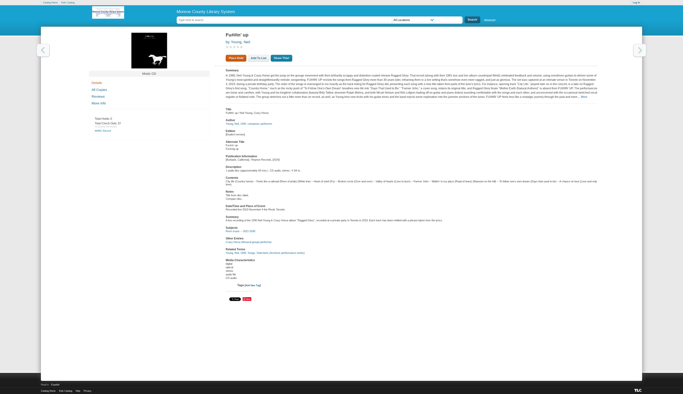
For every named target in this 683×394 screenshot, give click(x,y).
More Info (99, 103)
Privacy (87, 391)
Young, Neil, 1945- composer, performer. (249, 123)
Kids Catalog (68, 2)
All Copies (99, 90)
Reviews (98, 96)
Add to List (258, 58)
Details (97, 83)
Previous (43, 50)
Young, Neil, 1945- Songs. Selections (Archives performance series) (265, 252)
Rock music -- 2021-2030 (240, 231)
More (584, 96)
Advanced (489, 19)
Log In (636, 2)
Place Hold (236, 58)
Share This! (281, 58)
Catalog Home (50, 2)
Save (248, 299)
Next (639, 50)
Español (55, 384)
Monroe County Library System (206, 11)
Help (78, 391)
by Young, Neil (238, 42)
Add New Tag (252, 285)
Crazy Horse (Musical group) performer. (249, 242)
